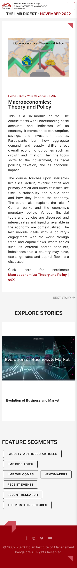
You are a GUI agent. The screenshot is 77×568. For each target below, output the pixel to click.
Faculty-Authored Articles (32, 454)
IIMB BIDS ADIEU (20, 464)
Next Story (62, 297)
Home (12, 96)
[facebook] (26, 538)
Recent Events (20, 484)
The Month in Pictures (27, 505)
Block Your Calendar (32, 96)
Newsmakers (56, 474)
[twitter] (41, 538)
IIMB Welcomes (20, 474)
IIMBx (52, 96)
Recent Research (22, 494)
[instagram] (33, 538)
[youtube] (50, 538)
